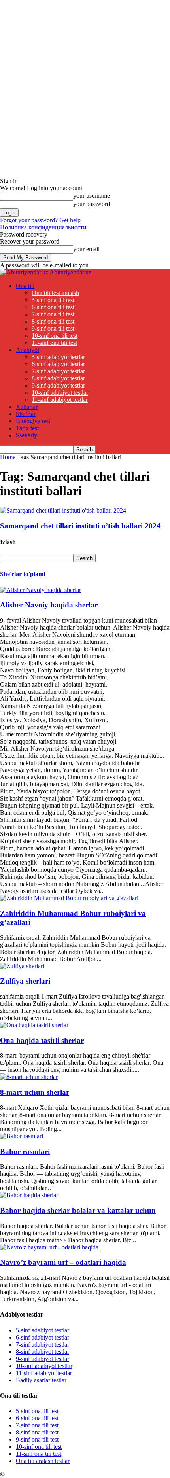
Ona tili (25, 285)
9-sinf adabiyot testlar (58, 385)
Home (7, 457)
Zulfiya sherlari (25, 981)
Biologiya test (33, 421)
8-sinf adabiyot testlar (58, 378)
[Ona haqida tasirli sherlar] (34, 1025)
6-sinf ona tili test (53, 307)
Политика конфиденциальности (43, 227)
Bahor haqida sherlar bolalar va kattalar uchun (78, 1210)
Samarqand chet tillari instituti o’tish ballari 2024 (80, 526)
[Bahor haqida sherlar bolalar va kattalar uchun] (29, 1195)
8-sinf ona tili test (53, 321)
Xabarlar (27, 406)
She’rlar (26, 414)
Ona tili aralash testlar (43, 1460)
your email (86, 249)
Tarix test (27, 428)
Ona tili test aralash (55, 293)
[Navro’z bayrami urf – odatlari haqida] (49, 1247)
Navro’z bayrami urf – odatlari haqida (63, 1262)
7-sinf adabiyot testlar (58, 371)
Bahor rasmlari (25, 1151)
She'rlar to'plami (22, 574)
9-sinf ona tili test (53, 328)
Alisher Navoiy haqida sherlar (49, 605)
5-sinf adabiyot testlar (58, 357)
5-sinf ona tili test (53, 300)
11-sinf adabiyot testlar (60, 399)
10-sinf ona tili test (54, 335)
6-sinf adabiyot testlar (58, 364)
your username (91, 195)
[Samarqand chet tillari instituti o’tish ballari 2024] (63, 510)
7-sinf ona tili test (53, 314)
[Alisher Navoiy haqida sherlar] (40, 590)
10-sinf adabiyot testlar (60, 392)
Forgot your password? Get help (40, 220)
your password (91, 204)
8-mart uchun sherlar (34, 1092)
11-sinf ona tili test (54, 342)
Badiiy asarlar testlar (41, 1380)
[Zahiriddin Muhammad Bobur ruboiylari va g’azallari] (69, 898)
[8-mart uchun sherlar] (29, 1076)
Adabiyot (27, 349)
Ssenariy (26, 435)
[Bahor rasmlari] (21, 1136)
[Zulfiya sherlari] (22, 966)
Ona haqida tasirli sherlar (42, 1040)
